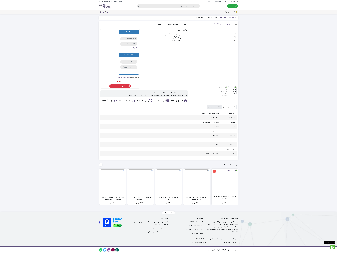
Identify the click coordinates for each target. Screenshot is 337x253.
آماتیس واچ (231, 12)
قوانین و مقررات (234, 1)
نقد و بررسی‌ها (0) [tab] (213, 107)
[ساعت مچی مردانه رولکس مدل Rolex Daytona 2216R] (140, 181)
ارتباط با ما (226, 1)
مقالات (195, 12)
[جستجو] (138, 6)
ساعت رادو (127, 77)
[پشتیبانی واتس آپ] (332, 247)
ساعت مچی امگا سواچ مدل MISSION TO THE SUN (225, 197)
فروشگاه (221, 12)
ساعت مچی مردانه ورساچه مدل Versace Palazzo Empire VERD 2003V (112, 198)
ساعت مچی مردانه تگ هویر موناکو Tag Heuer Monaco (196, 198)
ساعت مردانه (223, 18)
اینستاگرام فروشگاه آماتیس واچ (119, 86)
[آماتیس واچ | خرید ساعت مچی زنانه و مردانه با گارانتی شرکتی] (105, 6)
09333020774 (117, 1)
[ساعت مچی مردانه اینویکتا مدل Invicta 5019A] (168, 181)
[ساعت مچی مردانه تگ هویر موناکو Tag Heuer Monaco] (196, 181)
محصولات (215, 12)
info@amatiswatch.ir (105, 1)
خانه (236, 18)
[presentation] (100, 164)
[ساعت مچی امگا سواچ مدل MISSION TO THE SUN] (224, 181)
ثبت (135, 48)
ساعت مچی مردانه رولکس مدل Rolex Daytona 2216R (140, 198)
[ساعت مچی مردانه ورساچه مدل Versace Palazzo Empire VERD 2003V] (112, 181)
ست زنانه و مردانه (204, 12)
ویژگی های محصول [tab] (228, 107)
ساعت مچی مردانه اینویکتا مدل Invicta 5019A (168, 198)
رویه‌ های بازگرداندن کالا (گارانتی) (215, 1)
